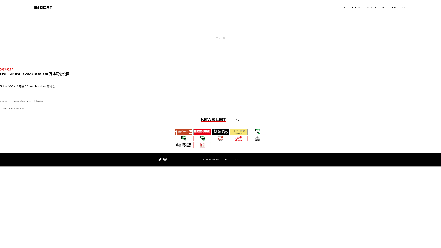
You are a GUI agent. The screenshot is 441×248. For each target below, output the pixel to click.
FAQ (404, 7)
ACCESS (371, 7)
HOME (343, 7)
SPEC (383, 7)
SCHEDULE (356, 7)
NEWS (394, 7)
